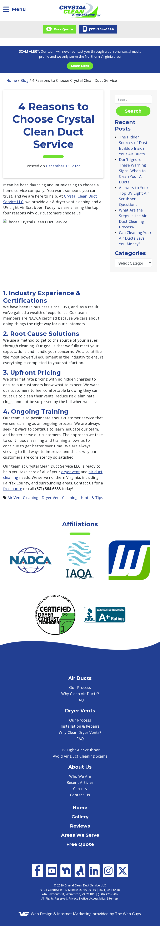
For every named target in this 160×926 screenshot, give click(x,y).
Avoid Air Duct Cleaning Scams (80, 756)
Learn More (80, 66)
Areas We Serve (80, 835)
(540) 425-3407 (108, 894)
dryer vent (70, 471)
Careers (80, 788)
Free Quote (80, 844)
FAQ (80, 699)
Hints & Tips (92, 497)
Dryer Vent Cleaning (60, 497)
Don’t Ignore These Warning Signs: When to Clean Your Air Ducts (132, 170)
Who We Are (80, 776)
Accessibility (97, 898)
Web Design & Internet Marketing (61, 913)
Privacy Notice (78, 898)
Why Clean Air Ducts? (80, 693)
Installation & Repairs (80, 726)
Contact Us (80, 794)
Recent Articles (80, 782)
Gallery (80, 817)
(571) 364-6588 (109, 890)
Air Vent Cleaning (23, 497)
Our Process (80, 687)
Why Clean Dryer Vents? (80, 732)
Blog (24, 80)
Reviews (80, 826)
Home (11, 80)
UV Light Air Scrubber (80, 749)
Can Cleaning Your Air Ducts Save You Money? (135, 238)
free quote (12, 488)
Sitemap (112, 898)
